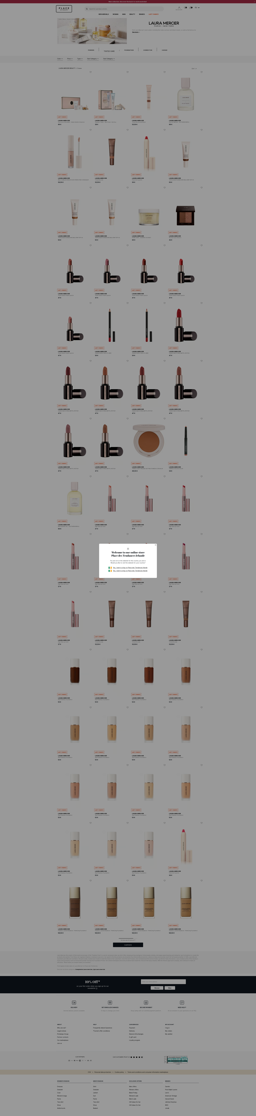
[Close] (155, 545)
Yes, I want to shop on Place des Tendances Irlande (130, 567)
